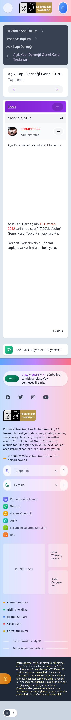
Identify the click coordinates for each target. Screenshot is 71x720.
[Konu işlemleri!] (10, 713)
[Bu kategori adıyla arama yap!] (57, 107)
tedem (39, 648)
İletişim (20, 682)
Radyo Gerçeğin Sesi (56, 582)
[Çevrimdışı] (9, 128)
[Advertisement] (35, 186)
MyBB (37, 641)
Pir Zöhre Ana (24, 569)
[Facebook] (8, 397)
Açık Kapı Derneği (19, 47)
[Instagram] (33, 397)
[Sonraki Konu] (49, 89)
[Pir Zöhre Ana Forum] (35, 7)
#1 (61, 118)
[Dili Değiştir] (64, 470)
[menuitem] (63, 8)
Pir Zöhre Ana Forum (21, 31)
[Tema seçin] (7, 485)
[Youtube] (45, 397)
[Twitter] (20, 397)
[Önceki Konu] (22, 89)
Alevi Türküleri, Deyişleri (56, 555)
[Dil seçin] (7, 470)
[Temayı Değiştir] (64, 485)
